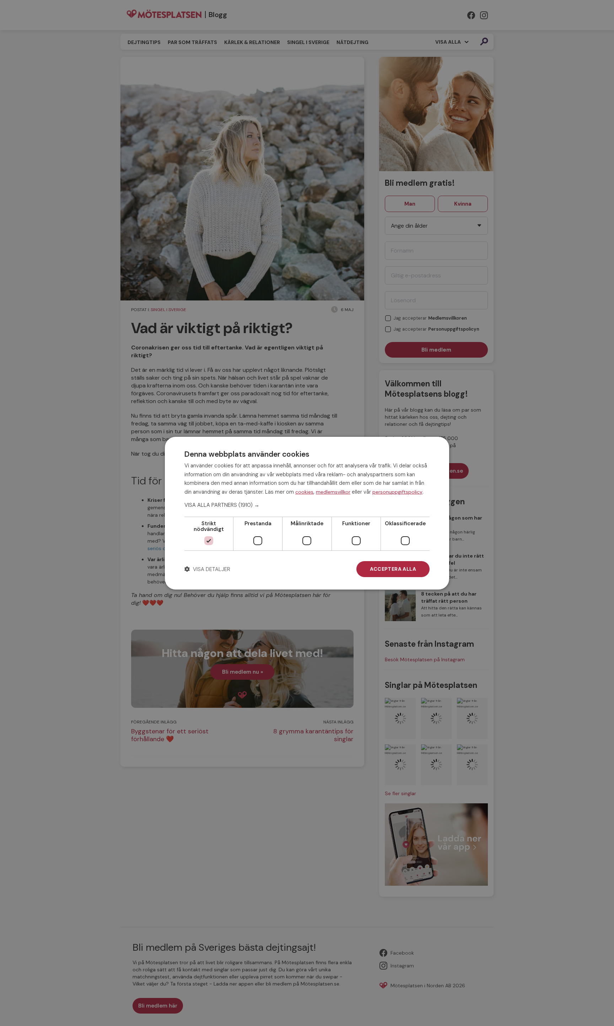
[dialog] (307, 512)
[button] (307, 505)
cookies (304, 492)
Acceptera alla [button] (393, 569)
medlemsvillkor (333, 492)
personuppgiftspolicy (397, 492)
